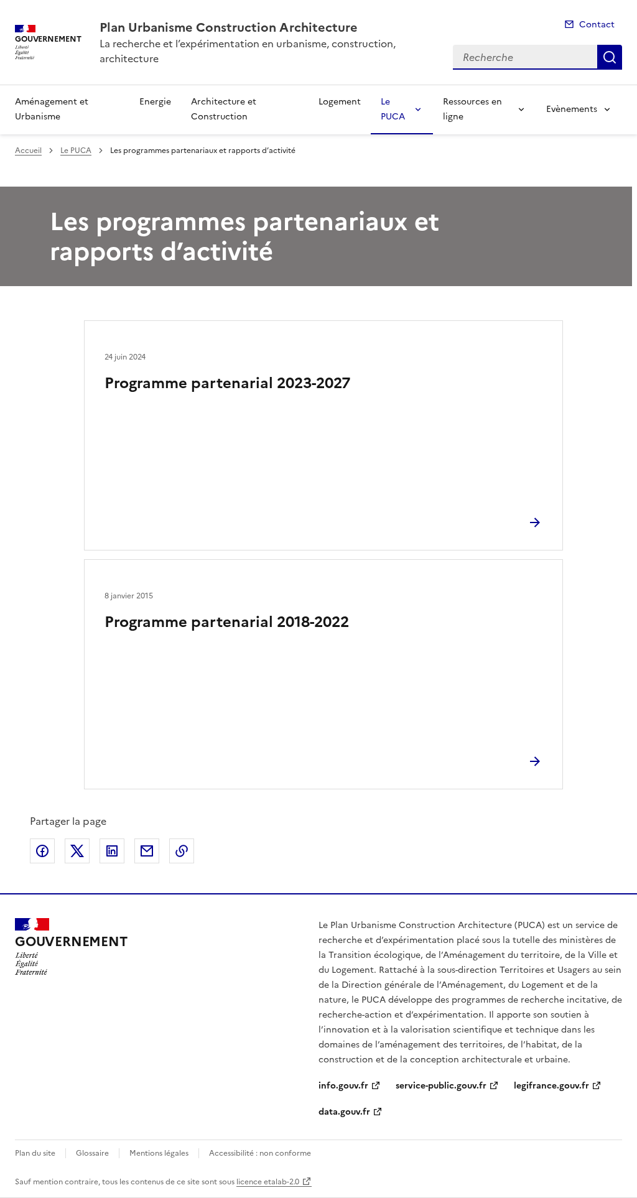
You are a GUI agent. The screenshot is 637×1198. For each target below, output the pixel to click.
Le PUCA (393, 109)
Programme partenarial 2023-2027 (227, 383)
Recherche (609, 57)
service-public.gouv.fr (441, 1085)
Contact (597, 24)
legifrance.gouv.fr (551, 1085)
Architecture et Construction (223, 109)
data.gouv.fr (344, 1111)
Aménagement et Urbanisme (51, 109)
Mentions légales (158, 1153)
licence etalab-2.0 (267, 1181)
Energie (155, 101)
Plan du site (35, 1153)
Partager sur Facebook (42, 850)
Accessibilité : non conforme (260, 1153)
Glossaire (92, 1153)
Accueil (28, 150)
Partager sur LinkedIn (112, 850)
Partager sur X (77, 850)
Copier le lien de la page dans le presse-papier (181, 850)
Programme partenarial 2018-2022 (227, 622)
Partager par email (146, 850)
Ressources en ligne (472, 109)
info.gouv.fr (343, 1085)
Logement (339, 101)
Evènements (571, 109)
